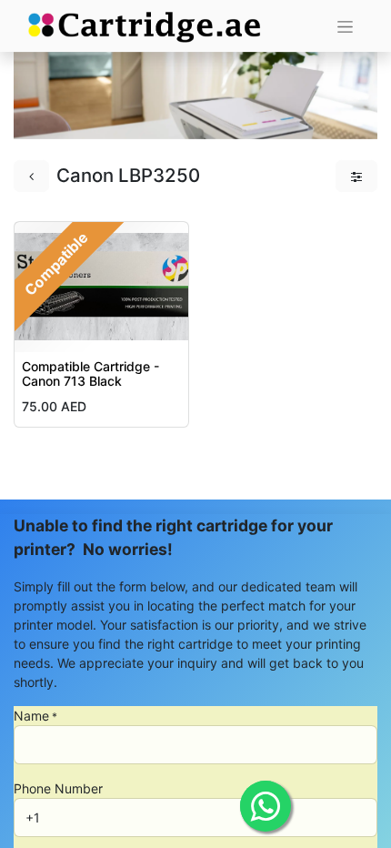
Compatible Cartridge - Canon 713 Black (90, 373)
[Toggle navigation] (345, 26)
